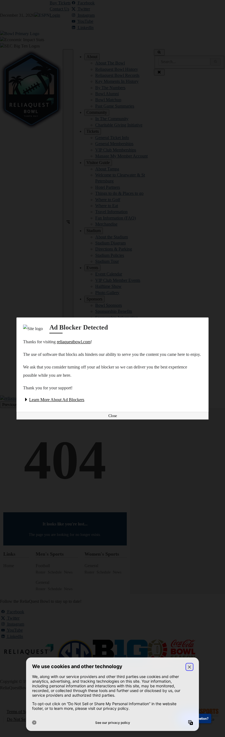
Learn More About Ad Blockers (56, 399)
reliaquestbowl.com (74, 341)
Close (112, 416)
